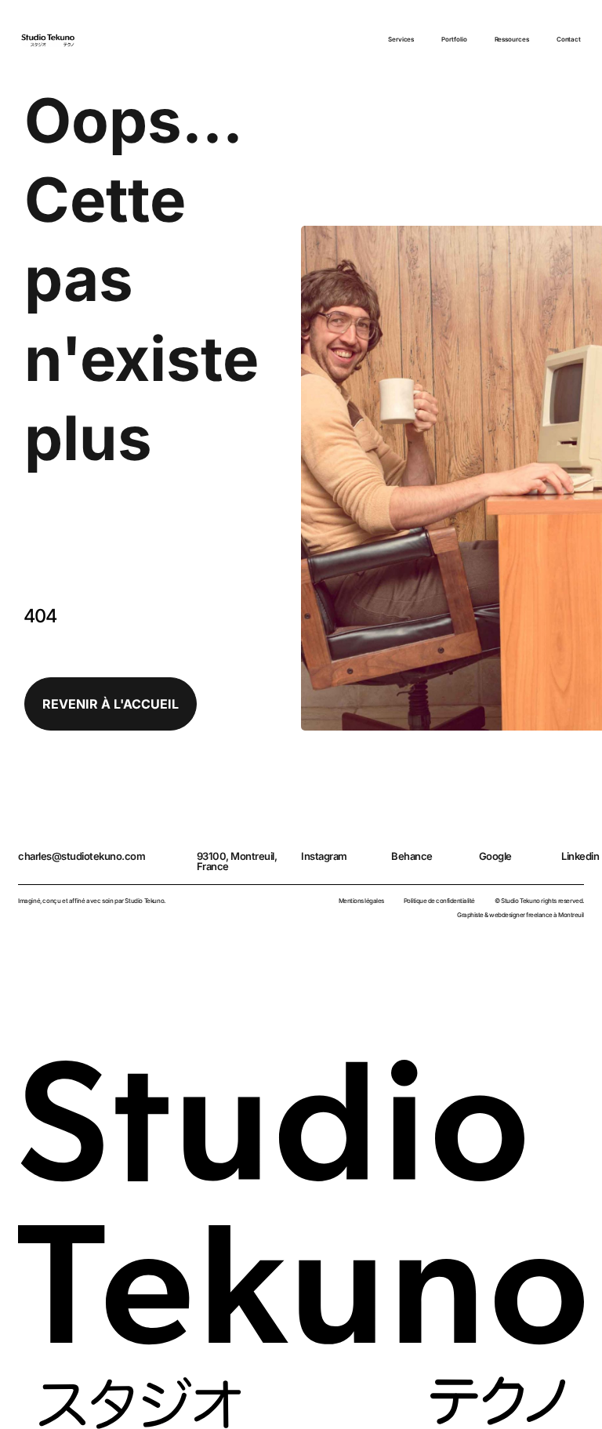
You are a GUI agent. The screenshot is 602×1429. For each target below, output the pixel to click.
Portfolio (453, 39)
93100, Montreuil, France (237, 861)
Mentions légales (361, 901)
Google (495, 856)
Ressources (512, 39)
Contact (569, 39)
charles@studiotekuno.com (81, 856)
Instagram (324, 856)
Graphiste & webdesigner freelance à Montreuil (520, 915)
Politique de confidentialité (439, 901)
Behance (412, 856)
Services (401, 39)
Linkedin (580, 856)
